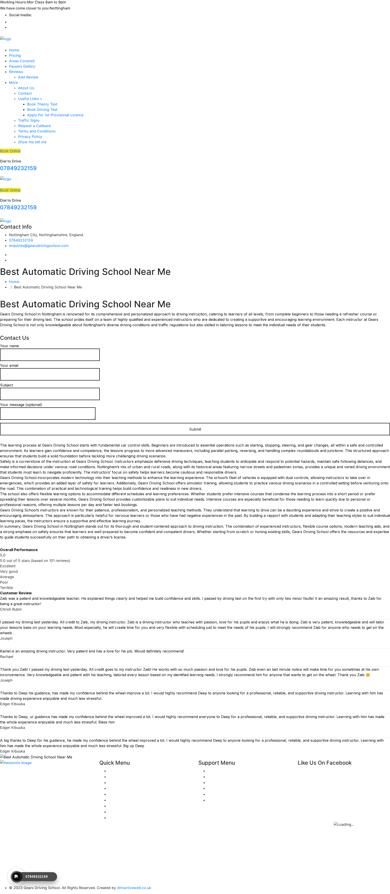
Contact (25, 93)
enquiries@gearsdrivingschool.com (39, 245)
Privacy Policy (30, 136)
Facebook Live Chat (224, 782)
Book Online (10, 151)
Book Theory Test (42, 104)
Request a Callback (34, 125)
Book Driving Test (42, 109)
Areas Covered (22, 61)
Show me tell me (32, 142)
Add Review (28, 77)
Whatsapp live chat (223, 776)
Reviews (16, 71)
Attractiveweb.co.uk (134, 887)
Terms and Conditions (37, 131)
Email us (214, 794)
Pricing (15, 55)
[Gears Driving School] (5, 38)
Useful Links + (30, 98)
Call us (213, 788)
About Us (26, 88)
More (13, 82)
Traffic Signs (28, 120)
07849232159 (18, 168)
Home (14, 50)
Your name (9, 346)
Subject (6, 385)
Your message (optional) (21, 404)
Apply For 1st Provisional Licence (55, 115)
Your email (9, 365)
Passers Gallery (22, 66)
